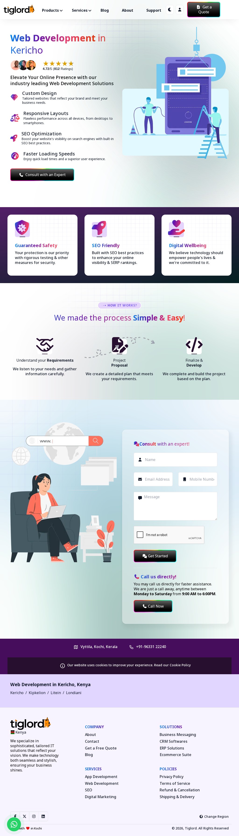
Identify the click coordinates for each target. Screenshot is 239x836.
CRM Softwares (173, 741)
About (127, 10)
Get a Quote (205, 9)
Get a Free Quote (101, 748)
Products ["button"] (50, 10)
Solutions (171, 726)
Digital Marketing (100, 796)
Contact (92, 741)
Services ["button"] (80, 10)
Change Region (216, 816)
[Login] (179, 9)
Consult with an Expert (45, 174)
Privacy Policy (171, 776)
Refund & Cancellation (180, 790)
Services (93, 768)
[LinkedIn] (43, 816)
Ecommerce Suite (175, 754)
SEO (88, 790)
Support (153, 10)
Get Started (158, 556)
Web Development (102, 783)
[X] (24, 816)
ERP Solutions (172, 748)
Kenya (84, 684)
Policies (168, 768)
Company (94, 726)
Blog (105, 10)
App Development (101, 776)
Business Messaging (178, 734)
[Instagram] (34, 816)
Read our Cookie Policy (172, 665)
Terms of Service (175, 783)
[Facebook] (15, 816)
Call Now (156, 606)
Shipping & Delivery (177, 796)
